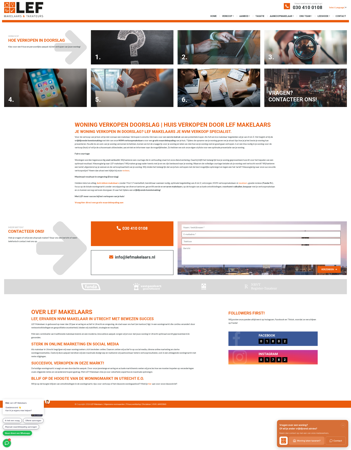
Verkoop (227, 16)
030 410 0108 (307, 7)
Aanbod (243, 16)
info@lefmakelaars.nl (134, 257)
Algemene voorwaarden (114, 404)
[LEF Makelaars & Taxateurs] (28, 10)
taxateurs (243, 183)
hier (150, 383)
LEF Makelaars (97, 404)
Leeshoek (323, 16)
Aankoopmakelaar (281, 16)
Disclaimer (146, 404)
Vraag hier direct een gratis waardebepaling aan (99, 202)
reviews (125, 170)
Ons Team (305, 16)
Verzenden (327, 269)
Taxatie (259, 16)
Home (213, 16)
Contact (341, 16)
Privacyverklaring (133, 404)
